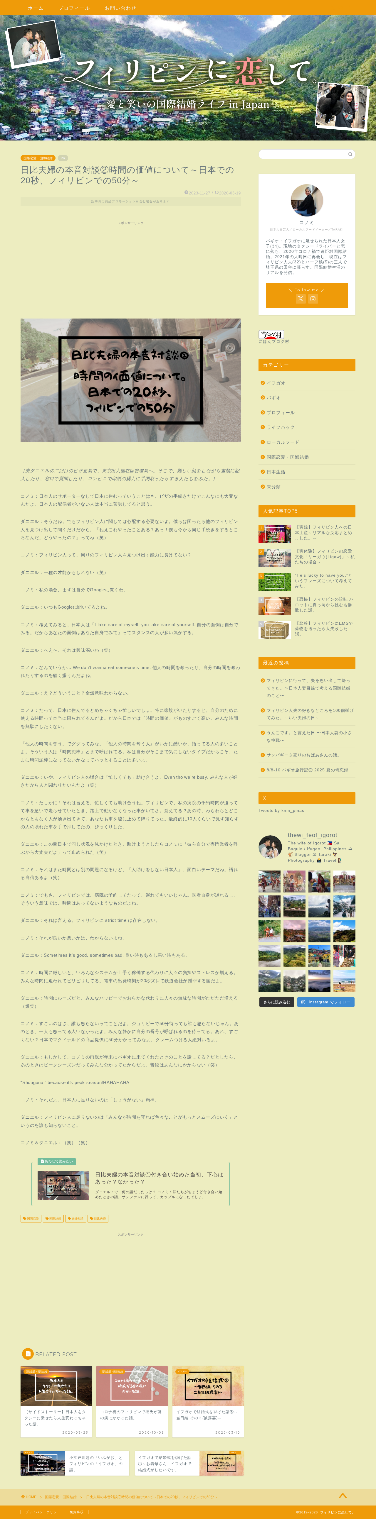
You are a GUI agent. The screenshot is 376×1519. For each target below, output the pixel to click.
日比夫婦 (99, 1218)
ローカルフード (283, 442)
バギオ (274, 397)
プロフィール (74, 8)
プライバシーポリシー (43, 1512)
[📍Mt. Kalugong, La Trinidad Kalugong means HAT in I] (344, 931)
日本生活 (276, 471)
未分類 (274, 486)
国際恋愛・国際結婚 (38, 158)
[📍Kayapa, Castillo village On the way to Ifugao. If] (319, 906)
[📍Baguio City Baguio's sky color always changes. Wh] (294, 931)
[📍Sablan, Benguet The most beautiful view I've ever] (319, 981)
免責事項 (77, 1512)
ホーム (36, 8)
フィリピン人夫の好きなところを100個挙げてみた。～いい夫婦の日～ (310, 714)
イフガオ (276, 382)
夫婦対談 (77, 1218)
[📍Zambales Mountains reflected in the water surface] (269, 956)
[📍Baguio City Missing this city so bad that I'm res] (344, 906)
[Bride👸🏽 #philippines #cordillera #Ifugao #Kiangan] (294, 882)
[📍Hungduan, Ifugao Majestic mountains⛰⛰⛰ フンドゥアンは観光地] (294, 956)
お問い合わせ (121, 8)
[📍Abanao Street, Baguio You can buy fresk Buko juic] (344, 956)
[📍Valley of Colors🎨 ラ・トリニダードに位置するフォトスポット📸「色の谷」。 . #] (319, 956)
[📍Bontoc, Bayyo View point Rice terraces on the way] (269, 981)
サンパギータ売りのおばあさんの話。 (304, 755)
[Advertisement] (131, 269)
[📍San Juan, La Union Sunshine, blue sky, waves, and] (344, 981)
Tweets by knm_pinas (281, 810)
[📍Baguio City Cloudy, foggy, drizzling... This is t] (294, 981)
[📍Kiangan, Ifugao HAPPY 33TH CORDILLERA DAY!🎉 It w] (269, 931)
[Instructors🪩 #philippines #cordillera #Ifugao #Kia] (269, 882)
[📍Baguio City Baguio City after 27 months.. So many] (269, 906)
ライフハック (281, 427)
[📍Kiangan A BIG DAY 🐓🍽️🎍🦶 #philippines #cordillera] (344, 882)
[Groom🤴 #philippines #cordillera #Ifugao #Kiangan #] (319, 882)
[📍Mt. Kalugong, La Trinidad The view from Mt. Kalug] (319, 931)
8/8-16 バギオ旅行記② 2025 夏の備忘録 (307, 770)
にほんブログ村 (273, 341)
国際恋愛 (32, 1218)
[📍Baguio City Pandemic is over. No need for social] (294, 906)
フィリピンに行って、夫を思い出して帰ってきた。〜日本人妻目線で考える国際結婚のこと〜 (308, 688)
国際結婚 (54, 1218)
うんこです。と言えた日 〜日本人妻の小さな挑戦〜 (309, 737)
